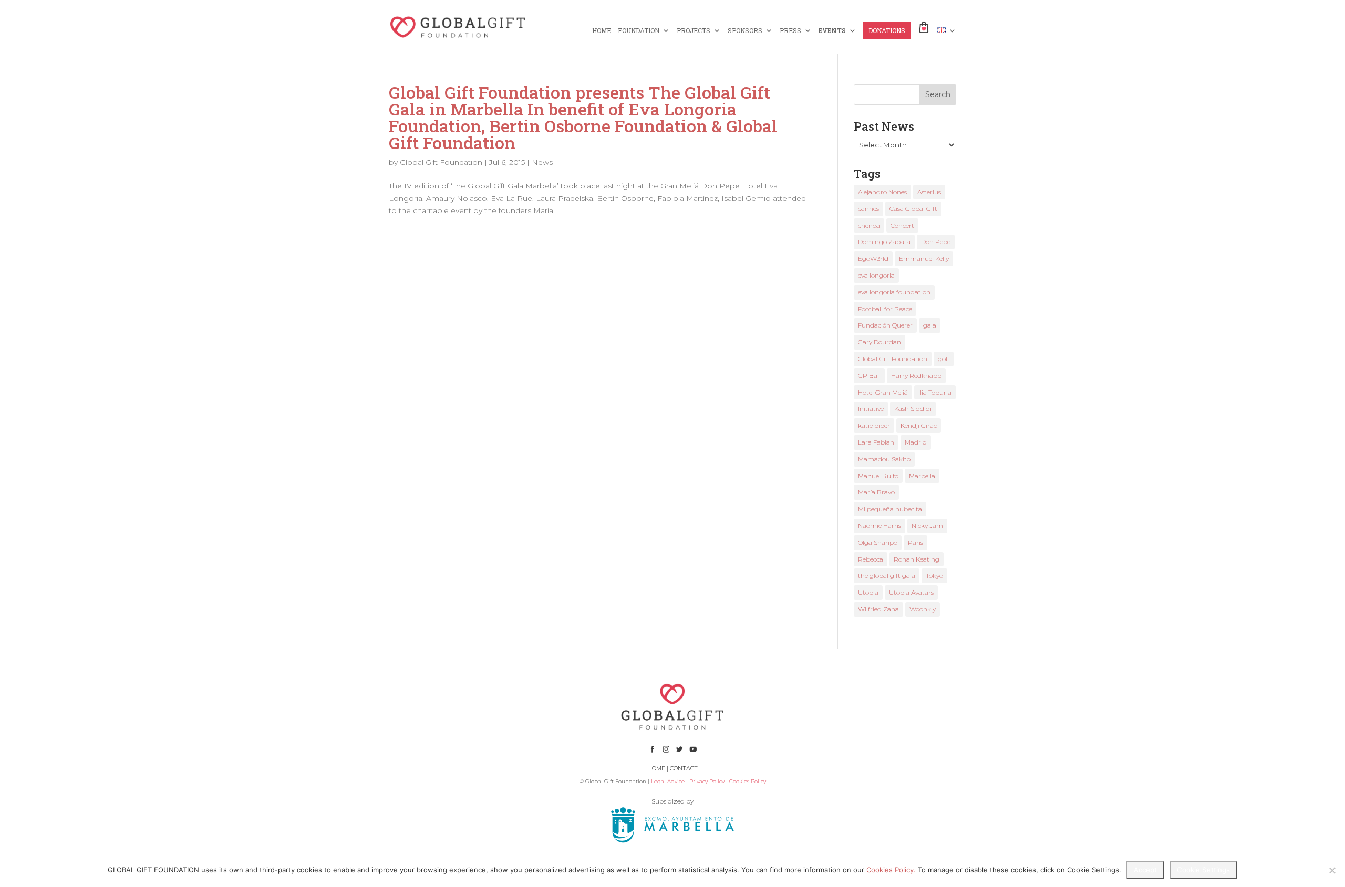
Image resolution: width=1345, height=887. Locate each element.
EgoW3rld (873, 258)
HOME (601, 31)
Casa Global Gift (913, 209)
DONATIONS (886, 31)
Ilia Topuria (934, 392)
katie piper (874, 425)
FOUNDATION (638, 31)
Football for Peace (885, 309)
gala (929, 325)
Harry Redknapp (916, 375)
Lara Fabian (876, 442)
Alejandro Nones (882, 192)
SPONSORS (745, 31)
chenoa (869, 225)
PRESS (790, 31)
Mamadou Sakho (884, 459)
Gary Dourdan (879, 342)
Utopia (868, 592)
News (542, 162)
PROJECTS (693, 31)
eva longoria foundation (894, 292)
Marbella (922, 476)
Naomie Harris (879, 526)
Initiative (871, 409)
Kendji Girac (919, 425)
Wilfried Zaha (878, 609)
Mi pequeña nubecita (890, 509)
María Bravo (876, 492)
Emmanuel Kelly (924, 258)
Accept (1145, 869)
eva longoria (876, 275)
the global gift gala (886, 575)
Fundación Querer (885, 325)
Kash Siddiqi (913, 409)
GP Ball (869, 375)
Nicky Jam (927, 526)
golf (943, 359)
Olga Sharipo (877, 542)
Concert (902, 225)
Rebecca (870, 559)
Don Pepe (935, 242)
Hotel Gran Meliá (883, 392)
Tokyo (934, 575)
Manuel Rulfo (878, 476)
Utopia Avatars (911, 592)
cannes (868, 209)
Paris (915, 542)
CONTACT (684, 768)
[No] (1332, 870)
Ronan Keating (916, 559)
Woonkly (922, 609)
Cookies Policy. (891, 869)
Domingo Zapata (884, 242)
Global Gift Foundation (441, 162)
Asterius (929, 192)
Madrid (916, 442)
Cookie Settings (1203, 869)
